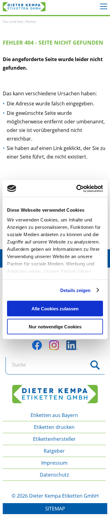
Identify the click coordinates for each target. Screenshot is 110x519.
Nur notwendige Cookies (55, 326)
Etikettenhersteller (54, 439)
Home (30, 21)
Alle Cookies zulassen (55, 308)
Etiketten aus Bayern (54, 415)
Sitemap (55, 508)
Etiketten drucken (54, 427)
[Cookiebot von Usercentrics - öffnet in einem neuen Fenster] (77, 188)
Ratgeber (54, 451)
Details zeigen (75, 290)
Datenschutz (54, 474)
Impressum (54, 462)
